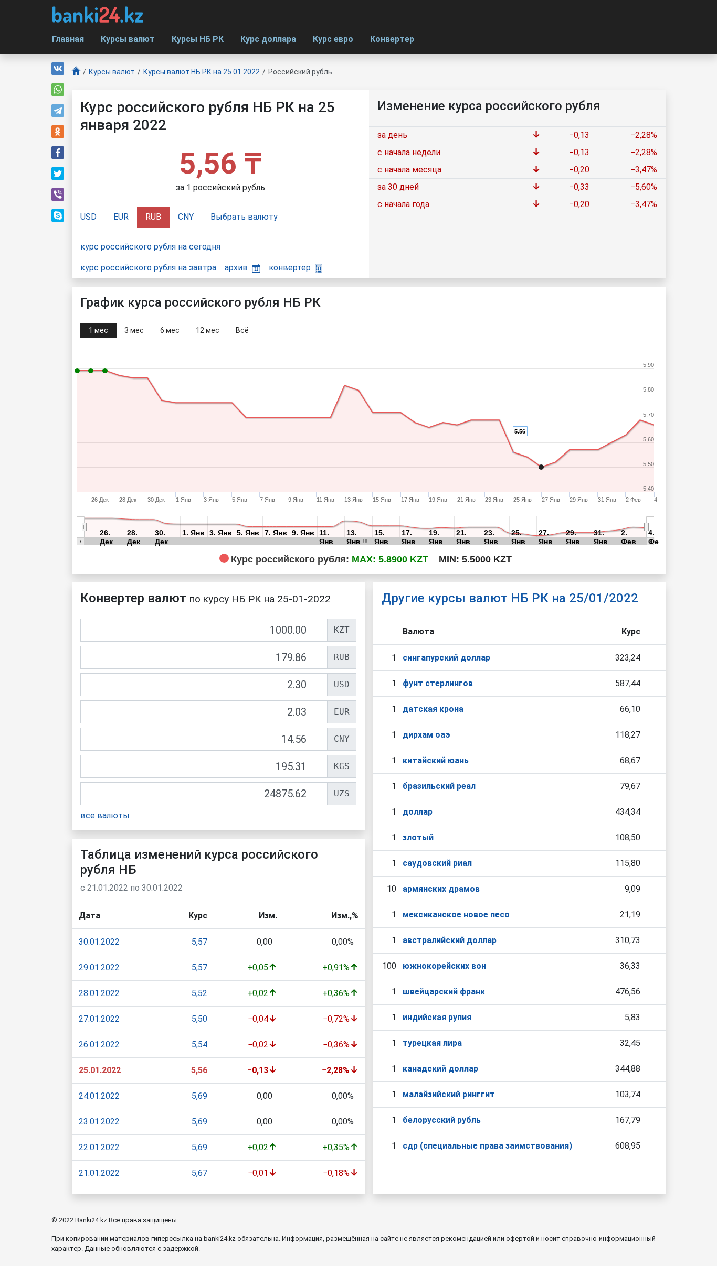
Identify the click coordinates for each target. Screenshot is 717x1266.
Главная (68, 39)
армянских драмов (441, 889)
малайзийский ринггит (449, 1094)
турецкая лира (432, 1043)
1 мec (98, 330)
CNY (186, 217)
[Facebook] (57, 152)
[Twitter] (57, 173)
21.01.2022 (99, 1173)
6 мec (170, 330)
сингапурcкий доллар (446, 658)
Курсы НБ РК (198, 39)
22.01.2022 (99, 1147)
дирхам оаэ (426, 735)
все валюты (105, 815)
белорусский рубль (442, 1120)
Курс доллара (268, 39)
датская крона (433, 709)
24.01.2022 (99, 1096)
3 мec (134, 330)
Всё (242, 330)
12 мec (207, 330)
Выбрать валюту (244, 217)
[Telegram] (57, 110)
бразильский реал (439, 786)
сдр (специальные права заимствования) (487, 1146)
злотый (418, 837)
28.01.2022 (99, 993)
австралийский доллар (450, 940)
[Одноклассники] (57, 131)
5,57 (199, 942)
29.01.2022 (99, 967)
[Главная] (76, 72)
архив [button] (236, 268)
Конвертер (392, 39)
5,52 (199, 993)
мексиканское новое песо (456, 914)
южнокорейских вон (444, 966)
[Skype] (57, 215)
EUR (121, 217)
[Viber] (57, 194)
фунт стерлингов (438, 683)
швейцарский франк (444, 992)
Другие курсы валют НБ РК (510, 598)
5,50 (199, 1019)
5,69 (199, 1096)
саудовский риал (437, 863)
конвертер (290, 268)
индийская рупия (437, 1017)
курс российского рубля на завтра (148, 268)
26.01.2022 (99, 1044)
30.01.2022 (99, 942)
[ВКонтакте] (57, 68)
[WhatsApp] (57, 89)
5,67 (199, 1173)
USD (88, 217)
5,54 (199, 1044)
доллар (418, 812)
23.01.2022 (99, 1122)
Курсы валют (128, 39)
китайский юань (436, 760)
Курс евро (333, 39)
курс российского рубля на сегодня (150, 247)
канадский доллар (440, 1069)
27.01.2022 (99, 1019)
